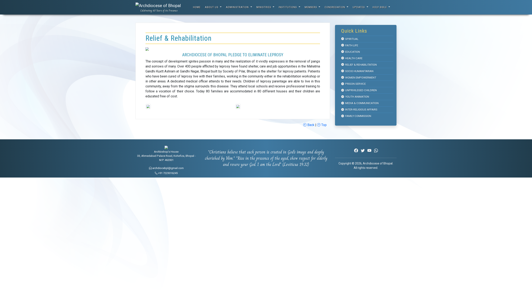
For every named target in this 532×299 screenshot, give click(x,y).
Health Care (353, 58)
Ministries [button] (264, 7)
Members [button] (311, 7)
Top (323, 125)
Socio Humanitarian (358, 71)
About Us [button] (212, 7)
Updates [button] (359, 7)
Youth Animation (356, 96)
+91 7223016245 (168, 173)
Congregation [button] (335, 7)
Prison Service (355, 83)
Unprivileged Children (360, 90)
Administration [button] (238, 7)
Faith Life (351, 45)
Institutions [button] (288, 7)
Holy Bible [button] (380, 7)
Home (197, 7)
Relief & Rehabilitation (360, 64)
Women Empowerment (360, 77)
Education (352, 51)
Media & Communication (361, 103)
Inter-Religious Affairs (360, 109)
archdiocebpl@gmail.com (168, 168)
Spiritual (351, 38)
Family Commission (357, 116)
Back (310, 125)
